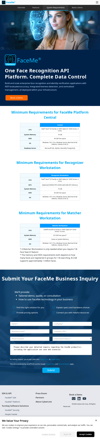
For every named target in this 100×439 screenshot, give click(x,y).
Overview (21, 7)
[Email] (73, 398)
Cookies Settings (48, 434)
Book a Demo (77, 7)
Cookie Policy (55, 359)
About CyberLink (44, 401)
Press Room (41, 393)
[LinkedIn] (79, 398)
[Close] (96, 420)
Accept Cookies (85, 434)
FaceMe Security (12, 410)
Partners (40, 397)
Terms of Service (64, 364)
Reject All (67, 434)
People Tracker (11, 414)
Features (35, 7)
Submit (51, 370)
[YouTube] (84, 398)
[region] (50, 428)
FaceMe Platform (12, 402)
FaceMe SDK (10, 397)
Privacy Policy (44, 359)
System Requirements (56, 7)
